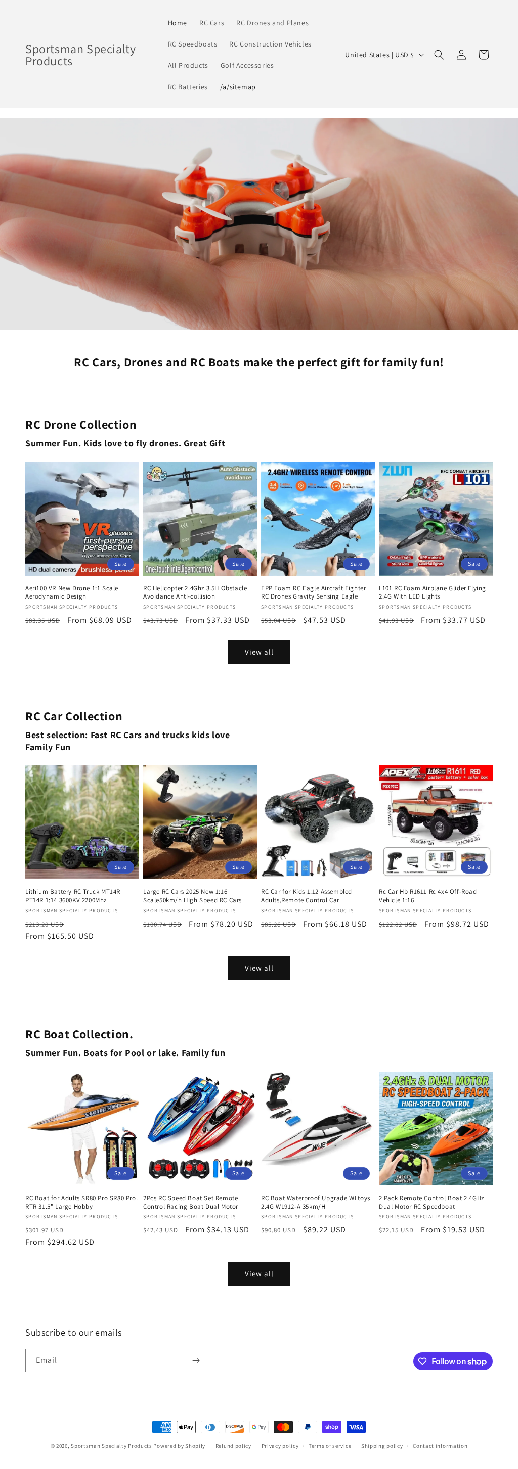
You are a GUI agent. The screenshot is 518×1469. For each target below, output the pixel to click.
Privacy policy (280, 1445)
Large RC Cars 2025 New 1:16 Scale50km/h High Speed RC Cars (192, 896)
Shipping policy (382, 1445)
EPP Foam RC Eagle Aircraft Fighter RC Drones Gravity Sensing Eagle (313, 592)
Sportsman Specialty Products (111, 1445)
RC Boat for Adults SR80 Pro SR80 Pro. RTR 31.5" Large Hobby (81, 1202)
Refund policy (233, 1445)
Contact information (440, 1445)
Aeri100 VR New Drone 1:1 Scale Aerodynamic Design (71, 592)
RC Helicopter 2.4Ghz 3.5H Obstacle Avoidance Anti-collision (195, 592)
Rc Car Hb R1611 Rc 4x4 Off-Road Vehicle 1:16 (428, 896)
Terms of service (330, 1445)
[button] (439, 54)
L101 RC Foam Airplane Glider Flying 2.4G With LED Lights (432, 592)
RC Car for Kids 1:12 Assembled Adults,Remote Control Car (306, 896)
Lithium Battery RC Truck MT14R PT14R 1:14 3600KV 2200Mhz (72, 896)
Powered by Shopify (179, 1445)
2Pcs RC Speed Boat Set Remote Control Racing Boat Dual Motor (190, 1202)
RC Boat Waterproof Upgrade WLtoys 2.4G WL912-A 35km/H (315, 1202)
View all (259, 652)
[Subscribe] (196, 1360)
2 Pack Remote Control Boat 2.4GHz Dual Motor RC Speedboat (431, 1202)
